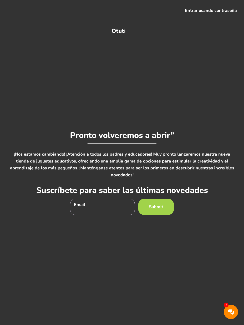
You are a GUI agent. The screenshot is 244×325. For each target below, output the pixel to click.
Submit (156, 207)
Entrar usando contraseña (211, 10)
